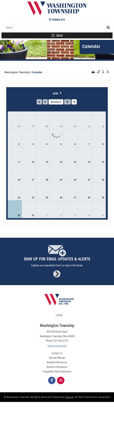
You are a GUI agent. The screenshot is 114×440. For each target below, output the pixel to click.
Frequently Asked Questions (57, 371)
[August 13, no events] (71, 156)
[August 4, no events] (43, 138)
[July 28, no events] (43, 120)
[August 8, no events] (99, 138)
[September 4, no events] (85, 209)
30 (75, 126)
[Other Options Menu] (74, 101)
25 (47, 197)
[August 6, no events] (71, 138)
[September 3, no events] (71, 209)
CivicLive (69, 397)
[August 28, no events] (85, 191)
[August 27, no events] (71, 191)
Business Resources (57, 366)
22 (103, 179)
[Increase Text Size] (108, 72)
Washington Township (17, 72)
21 (89, 179)
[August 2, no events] (15, 138)
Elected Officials (57, 357)
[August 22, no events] (99, 174)
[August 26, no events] (57, 191)
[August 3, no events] (29, 138)
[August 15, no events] (99, 156)
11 (47, 162)
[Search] (108, 27)
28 (47, 126)
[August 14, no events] (85, 156)
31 (89, 126)
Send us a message (57, 345)
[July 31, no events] (85, 120)
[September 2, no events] (57, 209)
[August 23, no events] (15, 191)
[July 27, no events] (29, 120)
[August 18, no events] (43, 174)
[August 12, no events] (57, 156)
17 (33, 179)
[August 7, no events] (85, 138)
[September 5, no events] (99, 209)
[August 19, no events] (57, 174)
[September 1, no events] (43, 209)
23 (19, 197)
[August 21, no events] (85, 174)
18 (47, 179)
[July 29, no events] (57, 120)
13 (75, 162)
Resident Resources (57, 362)
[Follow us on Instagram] (60, 380)
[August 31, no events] (29, 209)
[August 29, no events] (99, 191)
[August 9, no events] (15, 156)
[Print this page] (93, 72)
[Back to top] (109, 433)
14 (89, 162)
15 (103, 162)
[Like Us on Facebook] (52, 380)
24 (33, 197)
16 (19, 179)
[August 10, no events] (29, 156)
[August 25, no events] (43, 191)
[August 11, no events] (43, 156)
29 (103, 197)
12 (61, 162)
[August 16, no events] (15, 174)
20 (75, 179)
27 (33, 126)
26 (19, 126)
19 (61, 179)
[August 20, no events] (71, 174)
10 (33, 162)
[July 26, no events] (15, 120)
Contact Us (57, 353)
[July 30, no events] (71, 120)
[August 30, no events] (15, 209)
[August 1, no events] (99, 120)
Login (59, 315)
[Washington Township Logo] (57, 14)
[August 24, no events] (29, 191)
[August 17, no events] (29, 174)
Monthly (55, 102)
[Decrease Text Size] (103, 72)
